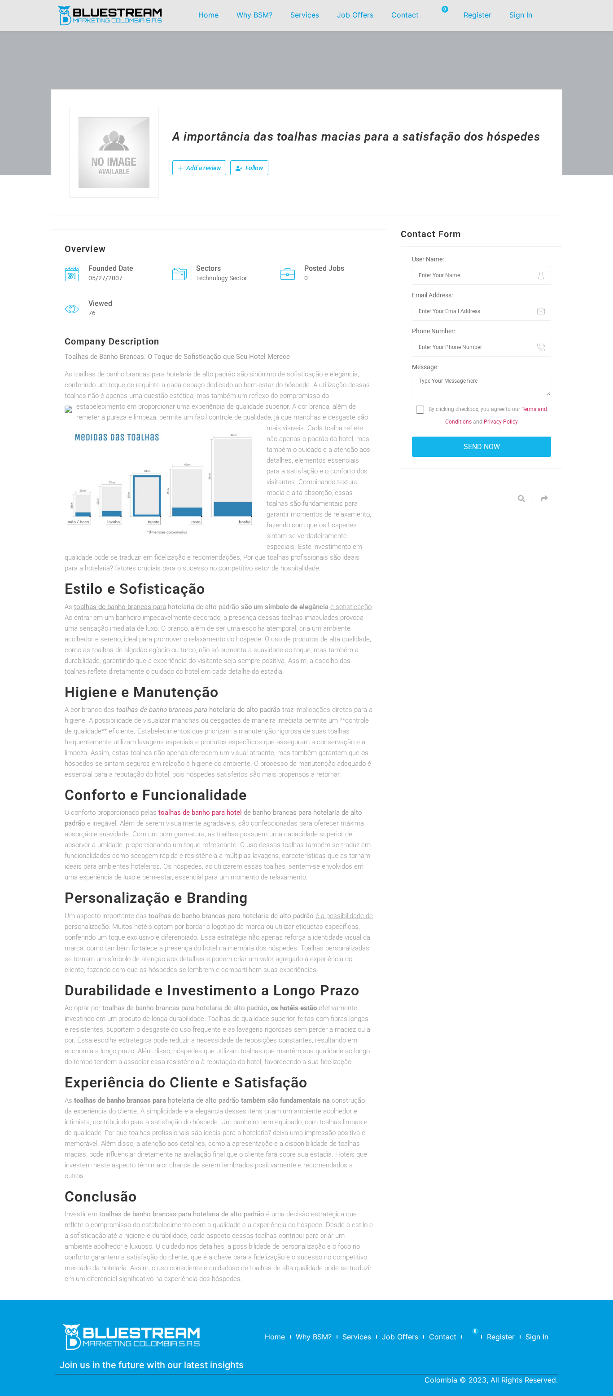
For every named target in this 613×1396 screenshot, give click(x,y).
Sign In (520, 14)
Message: (425, 367)
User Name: (428, 259)
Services (304, 14)
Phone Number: (433, 331)
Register (477, 14)
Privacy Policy (501, 422)
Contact (405, 14)
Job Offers (355, 14)
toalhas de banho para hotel (200, 812)
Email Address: (432, 295)
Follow (253, 168)
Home (208, 14)
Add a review (203, 168)
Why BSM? (254, 14)
